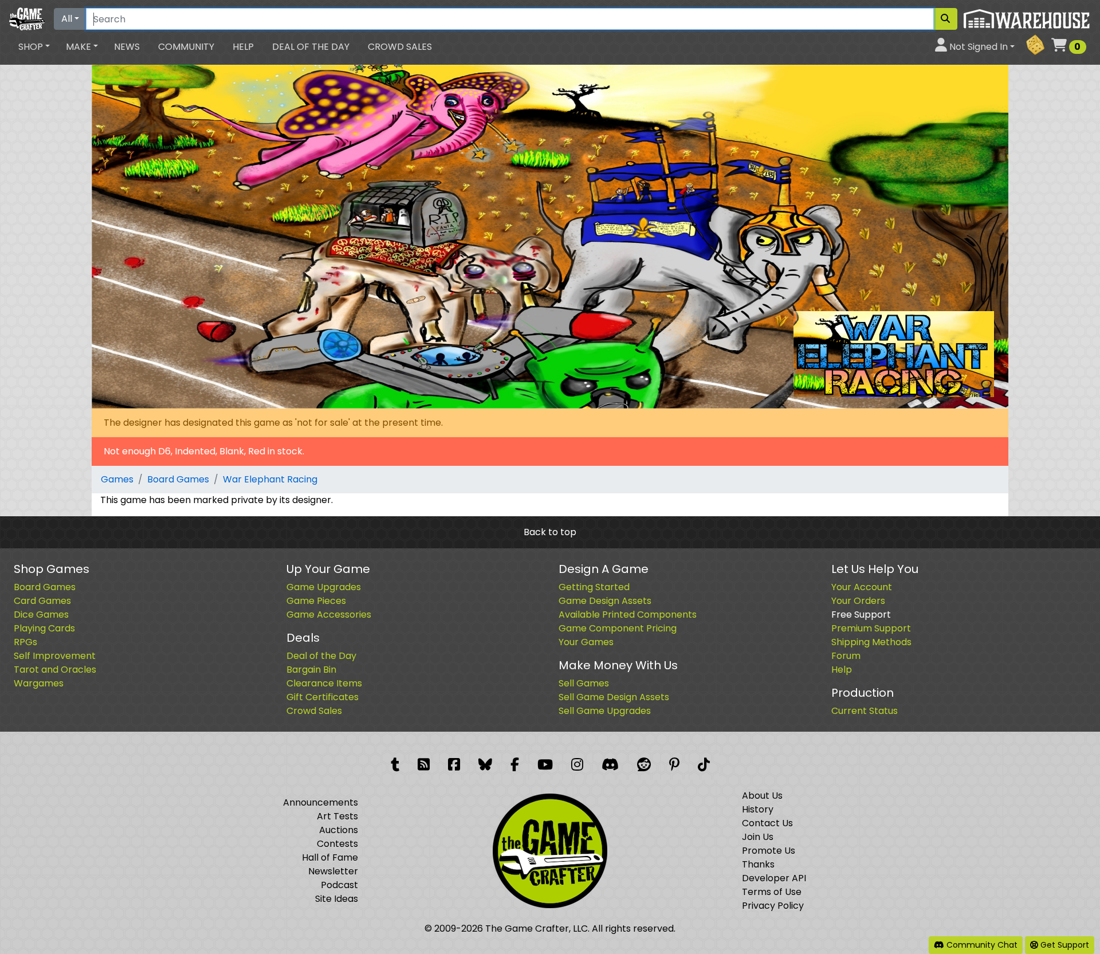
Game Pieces (316, 600)
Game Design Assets (605, 600)
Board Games (178, 479)
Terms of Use (772, 891)
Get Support (1063, 945)
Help (243, 46)
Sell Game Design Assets (614, 697)
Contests (337, 843)
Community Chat (980, 945)
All (66, 18)
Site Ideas (336, 898)
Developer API (774, 878)
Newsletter (333, 871)
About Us (762, 795)
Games (117, 479)
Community (186, 46)
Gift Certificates (322, 697)
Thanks (758, 864)
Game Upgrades (323, 587)
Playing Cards (44, 628)
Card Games (42, 600)
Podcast (339, 885)
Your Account (861, 587)
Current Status (864, 710)
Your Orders (858, 600)
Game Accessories (328, 614)
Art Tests (337, 816)
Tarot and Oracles (55, 669)
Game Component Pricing (618, 628)
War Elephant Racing (270, 479)
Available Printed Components (628, 614)
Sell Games (584, 683)
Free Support (861, 614)
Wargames (39, 683)
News (127, 46)
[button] (34, 47)
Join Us (757, 836)
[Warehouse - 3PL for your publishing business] (1026, 18)
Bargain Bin (311, 669)
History (757, 809)
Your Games (586, 642)
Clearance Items (324, 683)
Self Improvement (55, 655)
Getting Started (594, 587)
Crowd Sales (400, 46)
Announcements (320, 802)
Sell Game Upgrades (605, 710)
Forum (846, 655)
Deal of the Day (310, 46)
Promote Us (768, 850)
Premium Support (871, 628)
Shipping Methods (871, 642)
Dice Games (41, 614)
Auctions (338, 830)
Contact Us (767, 823)
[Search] (945, 19)
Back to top (550, 532)
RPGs (25, 642)
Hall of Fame (330, 857)
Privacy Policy (773, 905)
